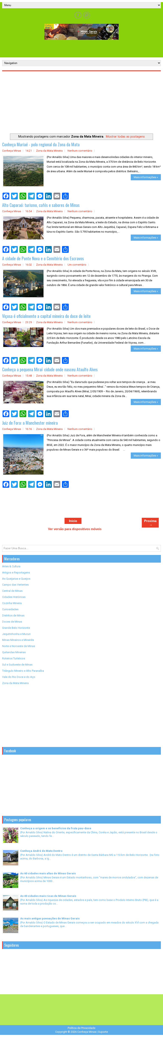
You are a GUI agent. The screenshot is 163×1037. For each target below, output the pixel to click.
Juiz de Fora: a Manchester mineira (30, 422)
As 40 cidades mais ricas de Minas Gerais (48, 896)
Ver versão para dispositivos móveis (74, 529)
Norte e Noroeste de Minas (18, 646)
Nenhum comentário (79, 150)
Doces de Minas (12, 621)
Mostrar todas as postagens (125, 136)
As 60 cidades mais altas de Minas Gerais (48, 873)
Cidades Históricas (13, 597)
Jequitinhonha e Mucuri (16, 634)
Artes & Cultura (11, 566)
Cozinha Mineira (12, 603)
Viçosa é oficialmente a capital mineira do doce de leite (46, 316)
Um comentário (76, 264)
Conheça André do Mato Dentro (41, 850)
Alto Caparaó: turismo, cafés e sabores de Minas (41, 205)
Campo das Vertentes (15, 584)
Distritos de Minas (13, 615)
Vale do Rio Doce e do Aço (18, 677)
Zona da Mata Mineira (49, 150)
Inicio (73, 521)
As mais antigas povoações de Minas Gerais (50, 918)
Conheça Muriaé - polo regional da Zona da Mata (41, 144)
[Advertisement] (81, 48)
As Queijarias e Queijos (16, 578)
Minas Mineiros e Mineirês (18, 640)
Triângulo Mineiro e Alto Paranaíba (23, 670)
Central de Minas (12, 590)
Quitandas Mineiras (14, 652)
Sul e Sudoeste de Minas (17, 664)
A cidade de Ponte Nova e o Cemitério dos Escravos (43, 258)
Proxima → (150, 522)
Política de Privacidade (81, 1028)
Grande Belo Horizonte (16, 627)
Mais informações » (146, 177)
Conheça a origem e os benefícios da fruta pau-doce (55, 828)
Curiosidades (10, 609)
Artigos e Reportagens (16, 572)
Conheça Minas (86, 1031)
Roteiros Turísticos (13, 658)
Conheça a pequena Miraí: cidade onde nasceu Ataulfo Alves (50, 369)
